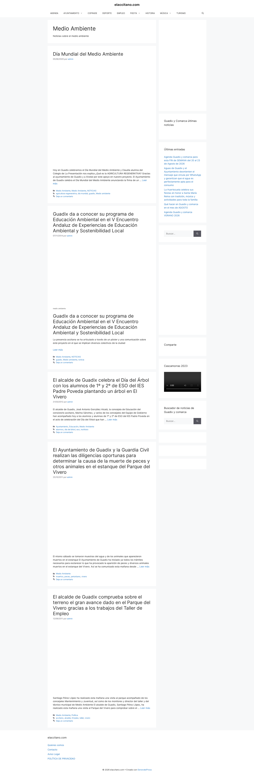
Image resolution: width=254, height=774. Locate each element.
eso (78, 429)
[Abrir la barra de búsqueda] (202, 13)
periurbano (75, 576)
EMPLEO (121, 13)
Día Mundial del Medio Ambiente (88, 54)
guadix (92, 193)
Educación (73, 426)
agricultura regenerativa (66, 193)
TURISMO (181, 13)
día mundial (83, 193)
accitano (60, 718)
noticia (81, 360)
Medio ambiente (103, 193)
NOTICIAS (91, 191)
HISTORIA (150, 13)
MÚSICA (164, 13)
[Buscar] (197, 234)
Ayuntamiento (62, 426)
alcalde (68, 718)
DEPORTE (107, 13)
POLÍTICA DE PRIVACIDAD (61, 758)
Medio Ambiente (63, 191)
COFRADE (92, 13)
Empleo (75, 718)
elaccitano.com (127, 5)
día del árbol (70, 429)
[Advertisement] (184, 65)
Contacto (52, 749)
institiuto (84, 429)
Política (75, 715)
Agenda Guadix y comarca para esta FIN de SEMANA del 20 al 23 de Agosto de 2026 (182, 160)
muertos (59, 576)
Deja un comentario (64, 196)
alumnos (60, 429)
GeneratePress (145, 769)
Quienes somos (56, 745)
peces (67, 576)
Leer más (58, 349)
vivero (84, 576)
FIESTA (133, 13)
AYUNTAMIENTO (71, 13)
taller (82, 718)
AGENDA (54, 13)
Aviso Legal (54, 754)
